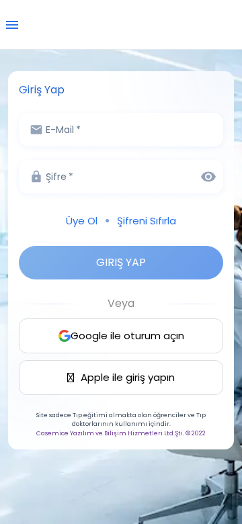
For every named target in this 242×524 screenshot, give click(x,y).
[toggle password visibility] (208, 176)
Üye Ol (81, 221)
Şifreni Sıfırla (146, 221)
